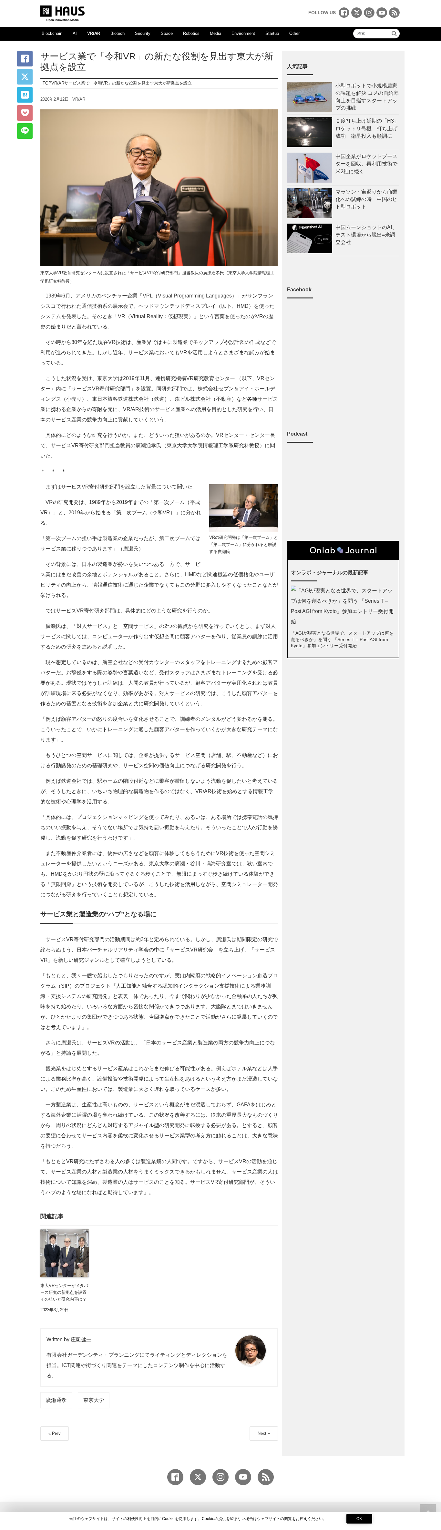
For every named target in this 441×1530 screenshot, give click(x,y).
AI (75, 33)
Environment (243, 33)
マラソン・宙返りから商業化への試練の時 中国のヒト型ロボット (366, 199)
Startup (272, 33)
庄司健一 (81, 1339)
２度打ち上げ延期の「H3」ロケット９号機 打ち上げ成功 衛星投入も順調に (367, 128)
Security (142, 33)
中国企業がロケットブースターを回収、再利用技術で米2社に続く (366, 164)
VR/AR (93, 33)
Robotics (191, 33)
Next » (264, 1433)
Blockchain (52, 33)
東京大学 (93, 1400)
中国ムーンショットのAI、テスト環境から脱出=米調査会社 (366, 235)
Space (167, 33)
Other (294, 33)
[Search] (394, 33)
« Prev (54, 1433)
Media (215, 33)
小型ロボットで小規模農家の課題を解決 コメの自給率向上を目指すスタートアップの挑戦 (367, 97)
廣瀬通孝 (56, 1400)
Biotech (117, 33)
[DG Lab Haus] (62, 12)
